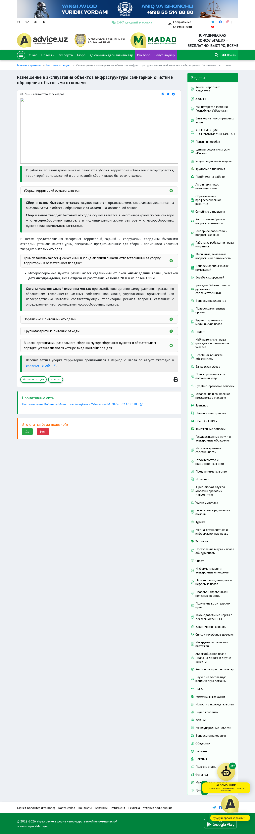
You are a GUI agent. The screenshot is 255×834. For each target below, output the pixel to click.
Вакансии (101, 808)
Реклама (134, 808)
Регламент (118, 808)
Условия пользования (157, 808)
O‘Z (27, 22)
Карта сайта (66, 808)
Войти (231, 55)
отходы (55, 379)
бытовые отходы (33, 379)
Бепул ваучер (164, 55)
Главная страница (29, 65)
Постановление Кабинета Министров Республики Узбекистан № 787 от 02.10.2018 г (80, 404)
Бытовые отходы (58, 65)
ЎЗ (18, 22)
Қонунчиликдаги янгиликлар (111, 55)
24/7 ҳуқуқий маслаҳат (135, 22)
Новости (47, 55)
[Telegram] (173, 94)
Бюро (81, 55)
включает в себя (38, 365)
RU (35, 22)
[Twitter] (168, 94)
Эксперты (65, 55)
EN (43, 22)
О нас (33, 55)
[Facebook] (163, 94)
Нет (42, 432)
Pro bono (143, 55)
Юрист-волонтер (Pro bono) (36, 808)
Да (27, 432)
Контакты (85, 808)
